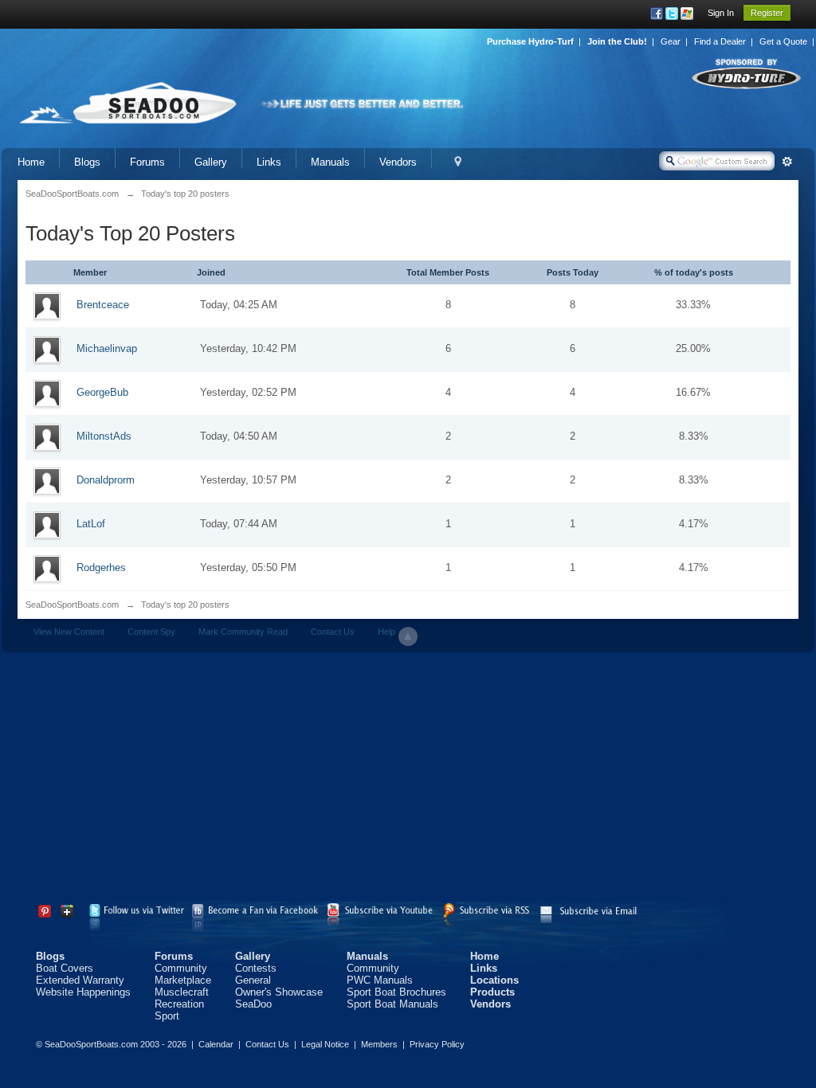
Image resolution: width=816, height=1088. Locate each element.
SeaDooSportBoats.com (72, 604)
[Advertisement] (408, 779)
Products (492, 992)
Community (181, 968)
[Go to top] (408, 636)
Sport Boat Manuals (392, 1004)
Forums (147, 162)
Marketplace (183, 980)
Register (767, 13)
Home (31, 162)
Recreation (179, 1004)
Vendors (398, 162)
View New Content (68, 631)
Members (379, 1044)
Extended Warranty (80, 980)
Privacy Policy (437, 1044)
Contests (256, 968)
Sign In (721, 13)
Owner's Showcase (279, 992)
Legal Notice (325, 1044)
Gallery (210, 162)
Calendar (215, 1044)
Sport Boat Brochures (396, 992)
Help (386, 631)
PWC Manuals (380, 980)
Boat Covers (64, 968)
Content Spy (151, 631)
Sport (167, 1016)
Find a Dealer (720, 41)
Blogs (87, 162)
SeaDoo (253, 1004)
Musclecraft (182, 992)
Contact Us (333, 631)
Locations (494, 980)
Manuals (330, 162)
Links (269, 162)
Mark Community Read (243, 631)
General (253, 980)
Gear (671, 41)
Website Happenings (83, 992)
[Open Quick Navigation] (458, 162)
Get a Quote (783, 41)
